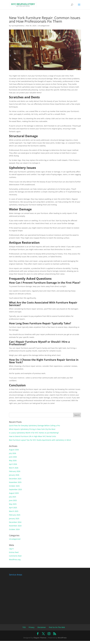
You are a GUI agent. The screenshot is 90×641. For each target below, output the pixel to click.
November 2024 (15, 526)
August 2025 (14, 493)
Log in (11, 549)
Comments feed (15, 556)
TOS (24, 627)
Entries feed (14, 552)
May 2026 (13, 460)
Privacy (31, 627)
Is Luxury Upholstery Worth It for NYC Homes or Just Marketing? (34, 433)
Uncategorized (43, 25)
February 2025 (14, 515)
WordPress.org (15, 559)
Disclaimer (42, 627)
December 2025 (15, 478)
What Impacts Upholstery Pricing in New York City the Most (32, 429)
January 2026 (14, 475)
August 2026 (14, 450)
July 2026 (12, 453)
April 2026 (13, 464)
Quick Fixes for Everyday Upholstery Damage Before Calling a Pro (34, 425)
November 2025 (15, 482)
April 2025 (13, 507)
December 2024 (15, 522)
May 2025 (13, 504)
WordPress (62, 638)
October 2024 (14, 529)
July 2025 (12, 497)
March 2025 (13, 511)
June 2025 (13, 500)
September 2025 (15, 489)
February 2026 (14, 471)
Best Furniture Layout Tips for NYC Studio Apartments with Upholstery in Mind (40, 440)
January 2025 (14, 518)
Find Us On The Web (57, 627)
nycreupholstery (17, 25)
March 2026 (13, 468)
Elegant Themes (40, 638)
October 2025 (14, 486)
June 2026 (13, 457)
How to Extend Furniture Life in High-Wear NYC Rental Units (32, 436)
